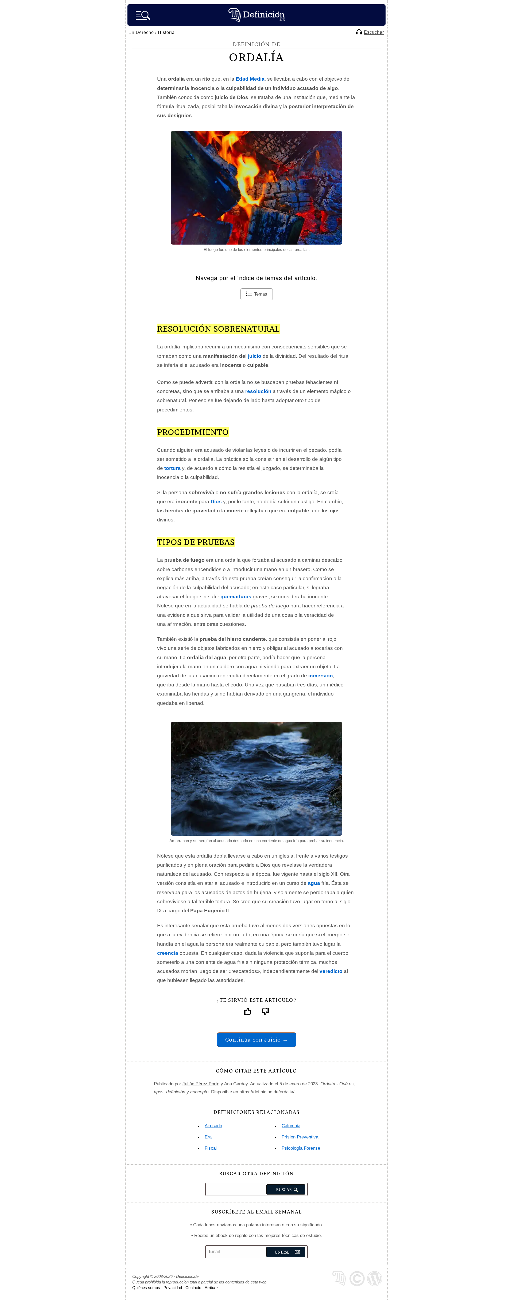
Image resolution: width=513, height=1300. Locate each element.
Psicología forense (301, 1148)
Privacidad (173, 1287)
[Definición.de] (256, 15)
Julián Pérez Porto (200, 1083)
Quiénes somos (146, 1287)
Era (208, 1137)
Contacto (193, 1287)
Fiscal (211, 1148)
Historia (166, 32)
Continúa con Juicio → (256, 1039)
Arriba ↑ (211, 1287)
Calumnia (291, 1125)
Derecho (145, 32)
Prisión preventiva (300, 1137)
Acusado (213, 1125)
